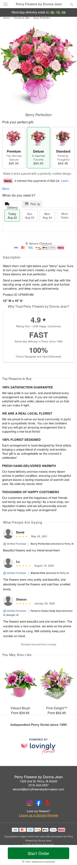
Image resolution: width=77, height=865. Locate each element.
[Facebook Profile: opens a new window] (38, 803)
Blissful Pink (38, 573)
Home (6, 17)
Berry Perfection (40, 544)
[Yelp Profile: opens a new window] (48, 803)
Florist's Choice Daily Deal (46, 611)
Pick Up (35, 204)
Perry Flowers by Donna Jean (39, 4)
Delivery (12, 206)
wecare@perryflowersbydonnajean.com (38, 789)
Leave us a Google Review (38, 815)
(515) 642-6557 (38, 785)
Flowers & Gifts (22, 17)
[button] (68, 856)
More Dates (65, 215)
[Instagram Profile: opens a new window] (29, 803)
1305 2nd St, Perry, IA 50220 (38, 781)
